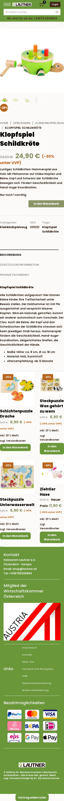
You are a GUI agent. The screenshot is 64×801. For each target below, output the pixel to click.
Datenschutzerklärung (36, 683)
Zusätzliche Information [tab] (19, 265)
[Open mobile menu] (7, 4)
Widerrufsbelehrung (35, 690)
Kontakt (27, 654)
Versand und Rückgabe (37, 669)
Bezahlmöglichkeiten (24, 703)
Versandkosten (16, 441)
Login (55, 4)
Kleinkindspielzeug (49, 123)
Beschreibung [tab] (10, 255)
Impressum (29, 647)
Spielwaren (21, 123)
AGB (25, 676)
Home (4, 123)
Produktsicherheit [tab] (14, 275)
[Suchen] (57, 12)
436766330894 (21, 573)
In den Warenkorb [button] (15, 447)
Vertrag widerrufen (32, 797)
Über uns (28, 662)
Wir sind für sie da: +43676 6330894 (32, 18)
